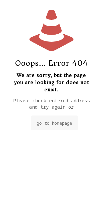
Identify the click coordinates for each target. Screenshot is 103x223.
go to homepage (54, 123)
